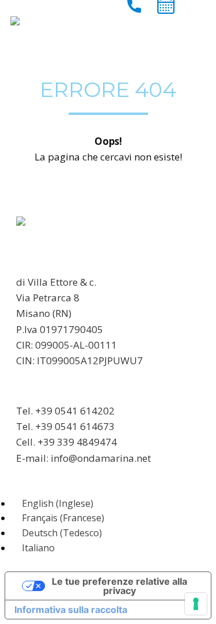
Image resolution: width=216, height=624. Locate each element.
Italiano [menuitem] (38, 547)
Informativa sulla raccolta (70, 609)
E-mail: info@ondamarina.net (83, 458)
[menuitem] (52, 503)
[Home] (15, 20)
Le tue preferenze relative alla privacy (119, 586)
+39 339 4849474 (77, 442)
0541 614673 (85, 426)
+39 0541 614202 (75, 410)
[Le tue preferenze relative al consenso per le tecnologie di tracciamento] (196, 604)
